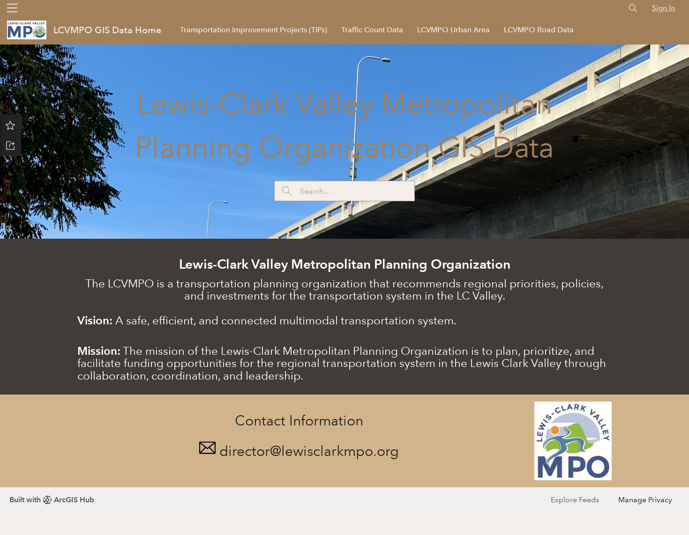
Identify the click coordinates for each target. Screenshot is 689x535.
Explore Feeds (575, 499)
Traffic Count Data (372, 29)
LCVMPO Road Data (539, 29)
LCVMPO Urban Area (453, 29)
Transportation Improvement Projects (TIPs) (253, 29)
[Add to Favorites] (10, 125)
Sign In (663, 7)
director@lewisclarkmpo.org (309, 451)
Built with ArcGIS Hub (51, 499)
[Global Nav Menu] (12, 8)
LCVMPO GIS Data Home (107, 30)
